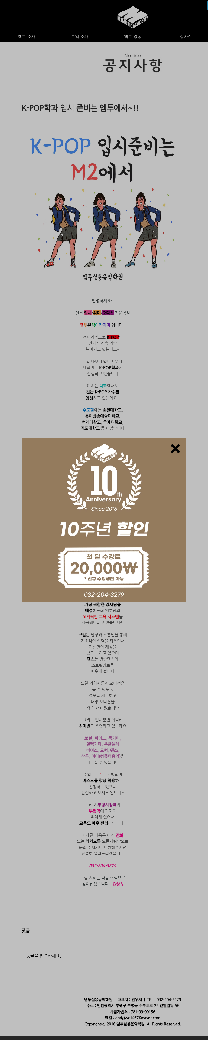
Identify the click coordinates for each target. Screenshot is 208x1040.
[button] (175, 448)
